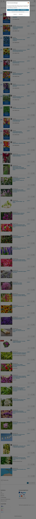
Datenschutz (21, 14)
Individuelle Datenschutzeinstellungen (18, 11)
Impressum (15, 14)
